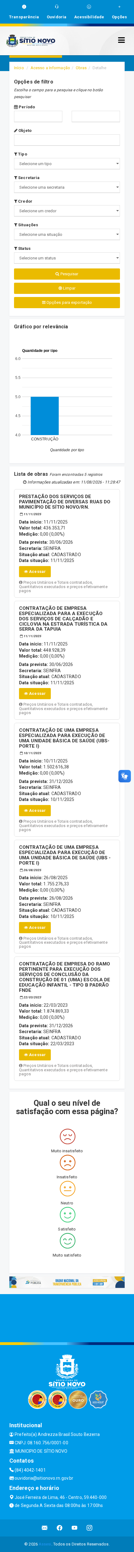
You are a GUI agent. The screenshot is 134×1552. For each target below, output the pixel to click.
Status (24, 248)
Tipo (22, 154)
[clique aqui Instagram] (89, 1528)
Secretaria (28, 177)
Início (19, 67)
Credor (24, 201)
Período (26, 107)
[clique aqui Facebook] (59, 1528)
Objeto (24, 130)
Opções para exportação (68, 302)
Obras (81, 67)
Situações (27, 225)
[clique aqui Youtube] (74, 1528)
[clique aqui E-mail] (44, 1528)
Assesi (45, 1544)
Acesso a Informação (50, 67)
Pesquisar (69, 274)
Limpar (69, 288)
